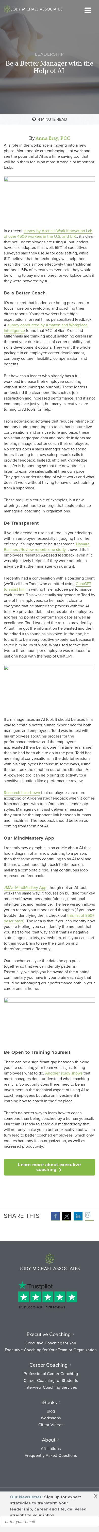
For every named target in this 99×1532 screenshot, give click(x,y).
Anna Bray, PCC (53, 138)
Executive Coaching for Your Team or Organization (51, 1349)
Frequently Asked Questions (51, 1455)
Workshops (51, 1418)
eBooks (48, 1402)
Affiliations (51, 1448)
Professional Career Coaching (51, 1373)
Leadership (49, 54)
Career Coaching (48, 1364)
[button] (55, 1216)
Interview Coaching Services (51, 1387)
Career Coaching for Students (51, 1380)
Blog (51, 1411)
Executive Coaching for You (50, 1343)
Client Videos (50, 1424)
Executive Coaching (49, 1334)
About (48, 1439)
